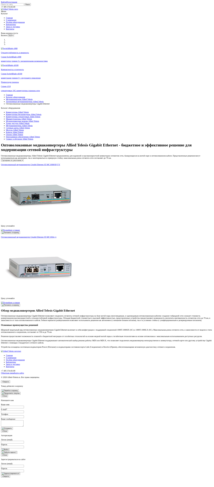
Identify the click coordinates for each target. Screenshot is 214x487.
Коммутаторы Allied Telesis (17, 112)
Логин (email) (6, 440)
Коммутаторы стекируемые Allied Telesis (23, 117)
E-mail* (4, 409)
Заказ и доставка (13, 27)
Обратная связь (7, 373)
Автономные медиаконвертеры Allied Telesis (25, 102)
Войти (3, 2)
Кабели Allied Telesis (14, 132)
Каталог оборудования (15, 97)
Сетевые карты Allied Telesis (18, 128)
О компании (11, 20)
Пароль (4, 444)
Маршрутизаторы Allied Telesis (19, 119)
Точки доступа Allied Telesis (17, 123)
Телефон (4, 414)
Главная (9, 18)
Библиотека (11, 24)
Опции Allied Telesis (14, 135)
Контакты (10, 29)
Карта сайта (19, 373)
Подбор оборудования (15, 22)
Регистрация (11, 2)
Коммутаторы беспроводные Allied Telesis (23, 114)
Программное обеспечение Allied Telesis (23, 137)
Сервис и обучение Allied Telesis (19, 139)
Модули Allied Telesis (15, 130)
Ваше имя (5, 404)
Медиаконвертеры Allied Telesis (19, 99)
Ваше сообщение (8, 419)
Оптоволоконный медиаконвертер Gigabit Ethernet (30, 165)
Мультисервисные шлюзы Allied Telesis (22, 121)
